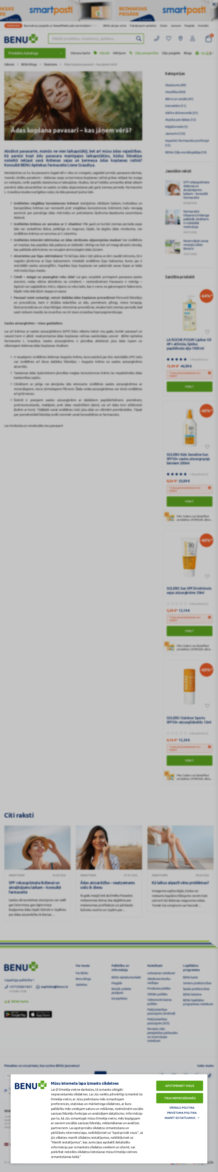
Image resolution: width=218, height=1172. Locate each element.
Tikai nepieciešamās (180, 1098)
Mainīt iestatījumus (180, 1117)
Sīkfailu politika (181, 1107)
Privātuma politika (182, 1112)
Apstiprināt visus (179, 1085)
